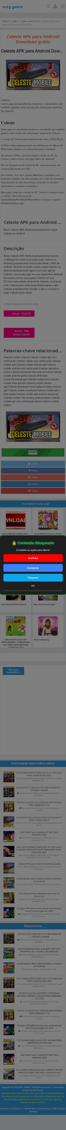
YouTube (33, 558)
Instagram (33, 568)
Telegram (33, 577)
